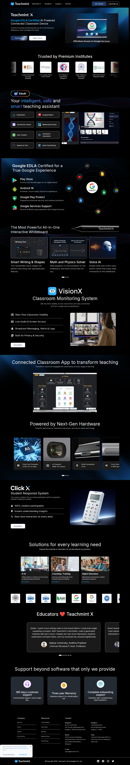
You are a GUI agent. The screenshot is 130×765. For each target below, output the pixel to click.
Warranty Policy (45, 736)
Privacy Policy (23, 748)
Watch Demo (37, 38)
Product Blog (44, 741)
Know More (18, 345)
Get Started (99, 4)
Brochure (43, 731)
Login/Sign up (113, 4)
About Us (19, 722)
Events (19, 727)
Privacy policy (21, 736)
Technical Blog (45, 722)
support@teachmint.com (72, 751)
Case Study (44, 727)
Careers (19, 731)
